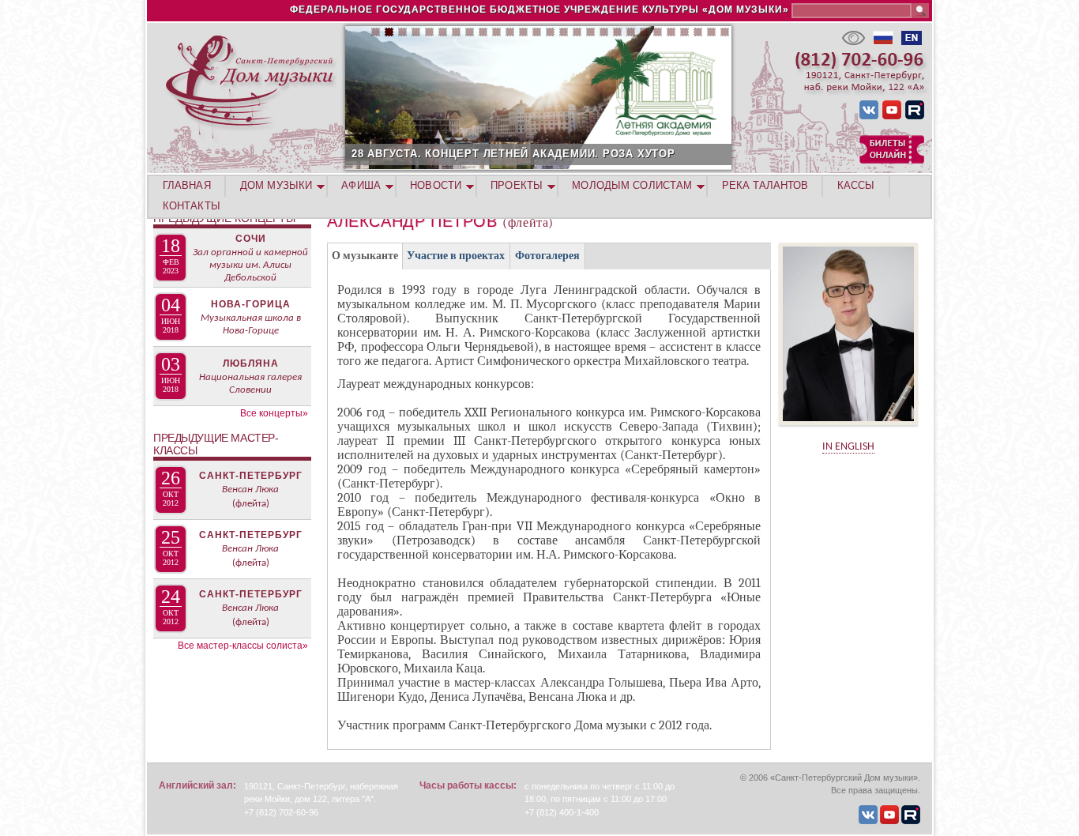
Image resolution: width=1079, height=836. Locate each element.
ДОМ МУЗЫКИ (276, 185)
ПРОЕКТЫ (517, 185)
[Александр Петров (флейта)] (848, 430)
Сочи (250, 238)
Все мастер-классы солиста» (243, 645)
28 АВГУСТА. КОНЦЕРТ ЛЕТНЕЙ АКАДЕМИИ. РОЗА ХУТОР (513, 154)
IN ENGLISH (848, 447)
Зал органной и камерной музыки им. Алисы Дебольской (250, 265)
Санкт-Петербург (251, 475)
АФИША (361, 185)
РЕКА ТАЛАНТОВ (765, 185)
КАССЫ (856, 185)
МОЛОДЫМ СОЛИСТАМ (632, 185)
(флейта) (250, 504)
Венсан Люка (250, 489)
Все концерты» (274, 413)
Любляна (251, 363)
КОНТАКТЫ (191, 206)
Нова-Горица (251, 304)
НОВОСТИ (435, 185)
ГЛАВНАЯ (187, 185)
